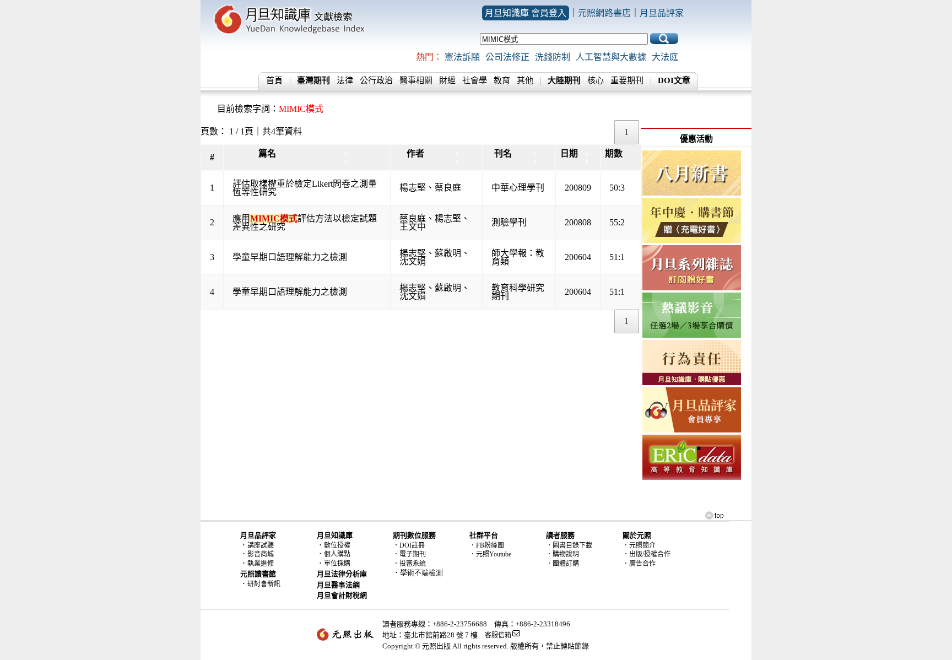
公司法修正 (507, 57)
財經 (447, 80)
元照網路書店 (604, 13)
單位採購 (337, 563)
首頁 (274, 80)
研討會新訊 (263, 584)
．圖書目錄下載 (569, 545)
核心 (595, 80)
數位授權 (337, 545)
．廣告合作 (639, 563)
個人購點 (337, 554)
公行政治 (376, 80)
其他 (525, 80)
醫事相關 (415, 80)
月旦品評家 (662, 13)
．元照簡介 (639, 545)
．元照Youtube (490, 554)
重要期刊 (626, 80)
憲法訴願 (462, 57)
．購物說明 (562, 554)
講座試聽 (260, 545)
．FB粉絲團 (486, 545)
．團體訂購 (562, 563)
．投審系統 (409, 563)
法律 (345, 80)
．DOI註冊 (409, 545)
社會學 (474, 80)
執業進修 (260, 563)
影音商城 (260, 554)
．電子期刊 (409, 554)
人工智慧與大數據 (611, 57)
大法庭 (665, 57)
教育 (502, 80)
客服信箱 (498, 635)
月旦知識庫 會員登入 (525, 13)
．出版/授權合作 (646, 554)
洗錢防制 (552, 57)
